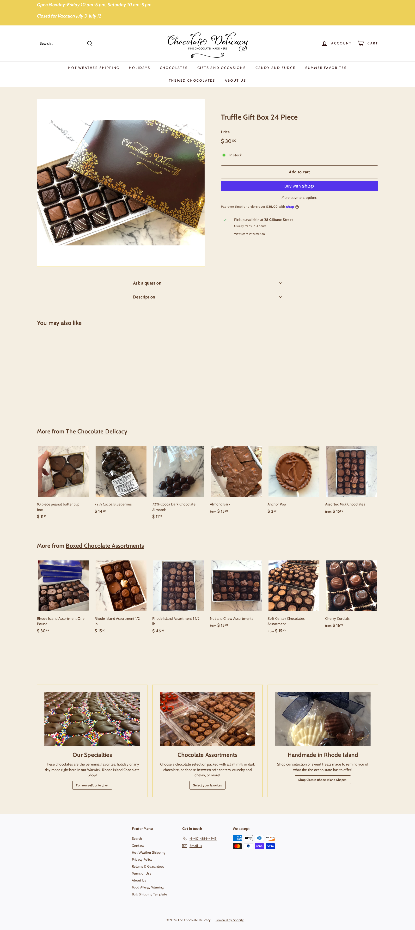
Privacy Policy (142, 859)
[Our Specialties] (92, 719)
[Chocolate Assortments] (207, 719)
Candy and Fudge (276, 68)
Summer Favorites (326, 68)
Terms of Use (142, 873)
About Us (235, 80)
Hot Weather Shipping (93, 68)
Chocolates (174, 68)
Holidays (139, 68)
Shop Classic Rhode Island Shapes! (322, 780)
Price (225, 132)
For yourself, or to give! (92, 785)
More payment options (299, 197)
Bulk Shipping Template (149, 894)
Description (144, 297)
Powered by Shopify (230, 920)
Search (137, 838)
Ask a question (147, 283)
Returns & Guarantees (148, 866)
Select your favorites (207, 785)
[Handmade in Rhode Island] (323, 719)
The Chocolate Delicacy (96, 431)
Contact (138, 845)
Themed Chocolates (192, 80)
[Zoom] (121, 183)
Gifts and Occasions (221, 68)
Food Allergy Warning (148, 887)
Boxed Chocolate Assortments (105, 545)
